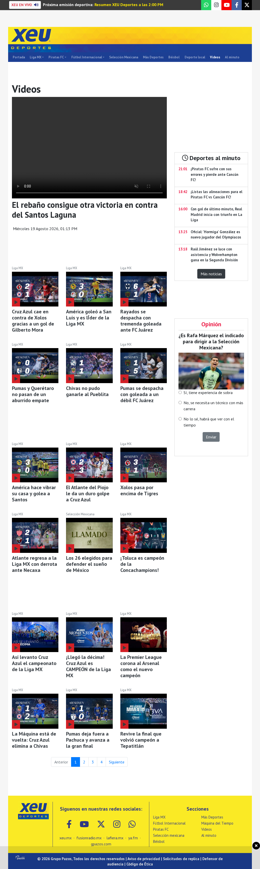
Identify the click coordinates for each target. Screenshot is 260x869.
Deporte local (195, 57)
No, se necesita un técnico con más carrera (213, 405)
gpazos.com (101, 843)
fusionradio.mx (89, 837)
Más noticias (211, 273)
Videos (215, 57)
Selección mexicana (168, 835)
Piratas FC (56, 57)
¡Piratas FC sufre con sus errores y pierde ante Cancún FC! (214, 174)
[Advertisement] (89, 249)
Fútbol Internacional (86, 57)
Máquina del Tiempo (217, 823)
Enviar (211, 436)
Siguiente (116, 761)
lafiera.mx (114, 837)
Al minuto (232, 57)
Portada (19, 57)
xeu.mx (65, 837)
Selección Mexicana (123, 57)
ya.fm (133, 837)
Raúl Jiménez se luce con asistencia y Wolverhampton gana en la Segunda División (214, 254)
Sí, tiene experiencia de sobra (208, 392)
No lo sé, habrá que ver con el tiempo (209, 422)
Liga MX (35, 57)
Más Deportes (153, 57)
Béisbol (174, 57)
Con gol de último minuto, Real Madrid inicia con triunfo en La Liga (216, 214)
